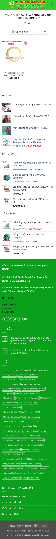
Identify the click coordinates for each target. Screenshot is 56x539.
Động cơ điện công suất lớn (37, 468)
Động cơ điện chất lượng (13, 468)
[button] (4, 5)
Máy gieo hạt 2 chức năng (27, 398)
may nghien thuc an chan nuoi (15, 384)
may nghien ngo (9, 379)
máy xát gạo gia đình (11, 435)
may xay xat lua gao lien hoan (27, 393)
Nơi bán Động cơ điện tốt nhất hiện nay (19, 459)
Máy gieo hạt (8, 398)
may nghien (7, 370)
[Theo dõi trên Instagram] (10, 319)
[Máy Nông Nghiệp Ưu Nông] (28, 5)
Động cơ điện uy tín (31, 478)
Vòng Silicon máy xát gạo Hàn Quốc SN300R (14, 74)
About (10, 531)
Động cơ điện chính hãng (31, 463)
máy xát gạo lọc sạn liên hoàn (15, 440)
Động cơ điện (43, 459)
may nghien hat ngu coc (12, 374)
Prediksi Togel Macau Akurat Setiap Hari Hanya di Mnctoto (29, 351)
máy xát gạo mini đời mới (13, 445)
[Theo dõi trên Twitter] (15, 319)
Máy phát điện (46, 398)
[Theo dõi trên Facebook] (4, 319)
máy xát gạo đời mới (30, 449)
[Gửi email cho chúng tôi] (20, 319)
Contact (39, 531)
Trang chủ (11, 15)
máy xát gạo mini (37, 440)
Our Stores (20, 531)
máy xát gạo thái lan (11, 449)
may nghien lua (31, 374)
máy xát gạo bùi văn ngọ (13, 431)
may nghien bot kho (23, 370)
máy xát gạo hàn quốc (31, 435)
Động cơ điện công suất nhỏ (14, 473)
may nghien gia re (41, 370)
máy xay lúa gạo (31, 403)
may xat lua (8, 393)
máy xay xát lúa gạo (11, 426)
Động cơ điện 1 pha (11, 463)
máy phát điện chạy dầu (12, 403)
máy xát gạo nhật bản (35, 445)
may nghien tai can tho (28, 379)
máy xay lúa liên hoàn (12, 407)
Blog (30, 531)
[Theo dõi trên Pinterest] (25, 319)
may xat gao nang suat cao (34, 388)
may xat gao (35, 384)
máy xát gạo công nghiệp (36, 431)
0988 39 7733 (8, 308)
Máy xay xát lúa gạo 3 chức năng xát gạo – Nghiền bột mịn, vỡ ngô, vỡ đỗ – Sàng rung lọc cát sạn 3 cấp (30, 340)
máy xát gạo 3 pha (29, 426)
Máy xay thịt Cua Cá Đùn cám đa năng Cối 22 (21, 417)
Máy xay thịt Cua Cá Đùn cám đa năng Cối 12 (21, 412)
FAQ (47, 531)
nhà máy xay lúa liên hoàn (13, 454)
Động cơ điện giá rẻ (36, 473)
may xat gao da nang (11, 388)
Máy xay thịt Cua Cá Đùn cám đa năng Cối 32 (21, 421)
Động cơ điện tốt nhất (12, 478)
